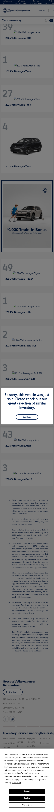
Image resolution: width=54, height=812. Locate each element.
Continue (27, 417)
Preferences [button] (16, 783)
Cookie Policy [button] (43, 776)
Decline (27, 798)
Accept (27, 791)
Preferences (27, 805)
